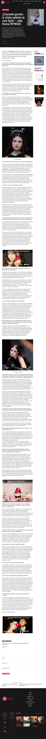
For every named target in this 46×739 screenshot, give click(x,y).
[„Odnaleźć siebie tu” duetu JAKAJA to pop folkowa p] (34, 719)
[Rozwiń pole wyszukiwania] (44, 2)
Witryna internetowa (6, 668)
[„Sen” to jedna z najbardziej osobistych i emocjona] (26, 719)
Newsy (4, 9)
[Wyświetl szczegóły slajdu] (39, 89)
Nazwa (3, 657)
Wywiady (7, 9)
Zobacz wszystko (39, 713)
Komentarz (4, 646)
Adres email (4, 663)
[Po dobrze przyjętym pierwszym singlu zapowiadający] (19, 719)
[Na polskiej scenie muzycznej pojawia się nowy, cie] (41, 719)
